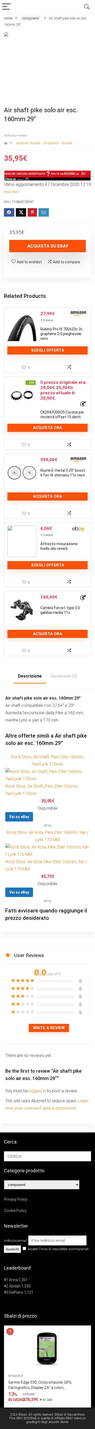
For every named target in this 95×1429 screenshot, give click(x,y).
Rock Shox (11, 192)
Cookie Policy (15, 1210)
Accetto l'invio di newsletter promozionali (58, 1249)
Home (8, 18)
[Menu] (6, 7)
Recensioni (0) (64, 676)
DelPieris (16, 1292)
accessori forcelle (28, 143)
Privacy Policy (15, 1199)
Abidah (15, 1286)
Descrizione (30, 676)
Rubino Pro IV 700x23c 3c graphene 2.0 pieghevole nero (61, 334)
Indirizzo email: (16, 1241)
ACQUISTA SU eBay (47, 246)
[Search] (86, 7)
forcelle (67, 143)
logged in (38, 1090)
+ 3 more (46, 320)
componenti (30, 18)
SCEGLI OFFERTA (47, 350)
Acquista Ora (47, 427)
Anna (13, 1280)
